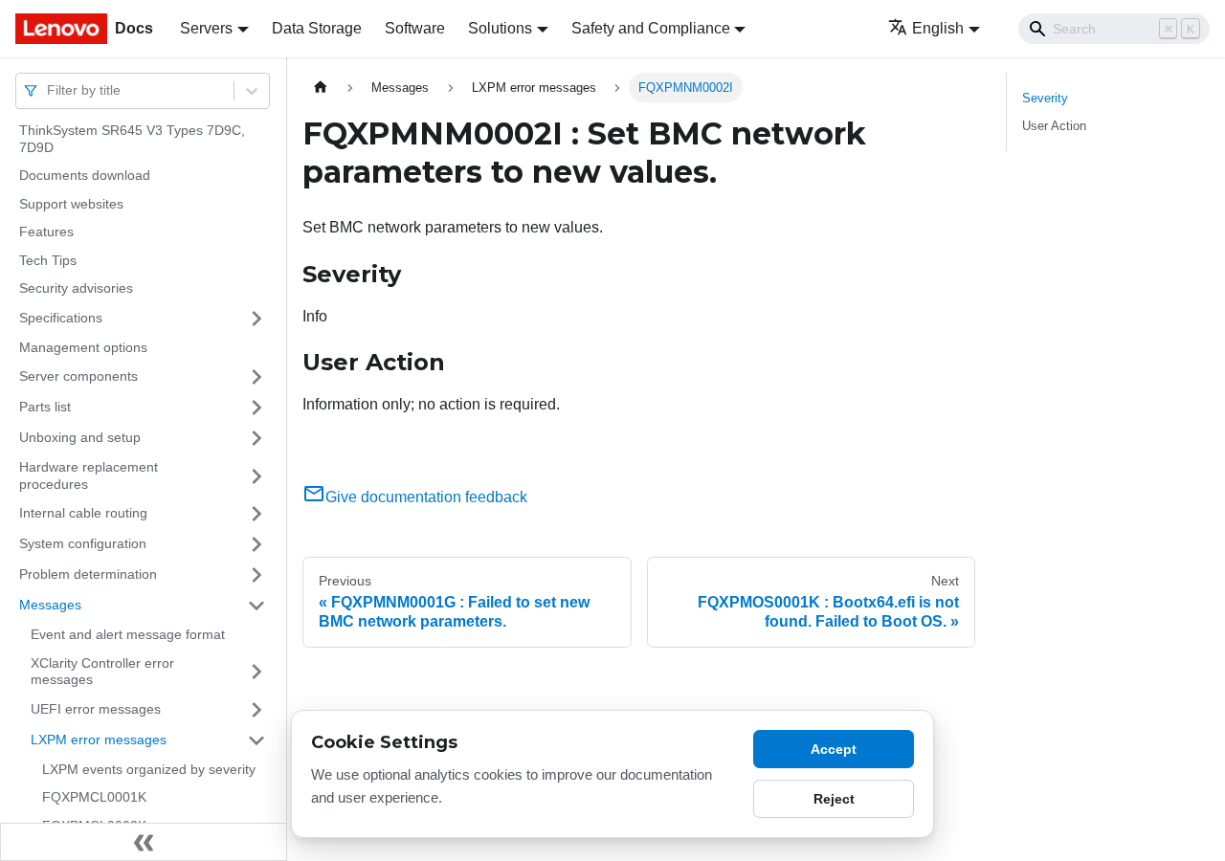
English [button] (938, 28)
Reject (834, 798)
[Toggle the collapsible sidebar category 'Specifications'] (256, 318)
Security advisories (76, 288)
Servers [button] (206, 28)
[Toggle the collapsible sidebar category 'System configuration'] (256, 544)
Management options (83, 347)
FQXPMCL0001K (94, 797)
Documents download (84, 175)
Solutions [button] (500, 28)
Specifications (60, 317)
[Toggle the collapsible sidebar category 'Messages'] (256, 605)
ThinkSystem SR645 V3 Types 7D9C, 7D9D (132, 138)
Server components (78, 376)
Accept (834, 749)
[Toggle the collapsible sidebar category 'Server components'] (256, 377)
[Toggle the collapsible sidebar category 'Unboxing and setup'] (256, 438)
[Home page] (320, 87)
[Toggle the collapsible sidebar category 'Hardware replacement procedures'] (256, 475)
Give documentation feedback (426, 497)
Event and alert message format (128, 634)
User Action (1054, 126)
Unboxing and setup (80, 437)
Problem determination (88, 574)
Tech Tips (48, 260)
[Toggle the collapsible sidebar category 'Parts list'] (256, 407)
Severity (1045, 98)
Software (415, 28)
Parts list (45, 406)
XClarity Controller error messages (102, 671)
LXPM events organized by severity (149, 769)
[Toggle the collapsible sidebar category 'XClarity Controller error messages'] (256, 672)
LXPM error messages (99, 739)
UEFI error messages (96, 709)
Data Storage (317, 28)
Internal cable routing (83, 512)
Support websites (71, 203)
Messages (50, 604)
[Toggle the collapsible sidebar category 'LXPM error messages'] (256, 740)
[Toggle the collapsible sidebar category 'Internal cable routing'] (256, 513)
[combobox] (49, 90)
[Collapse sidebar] (143, 842)
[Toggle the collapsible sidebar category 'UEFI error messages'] (256, 710)
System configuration (82, 543)
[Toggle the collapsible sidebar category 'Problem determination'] (256, 575)
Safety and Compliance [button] (650, 28)
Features (46, 231)
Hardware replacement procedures (88, 475)
